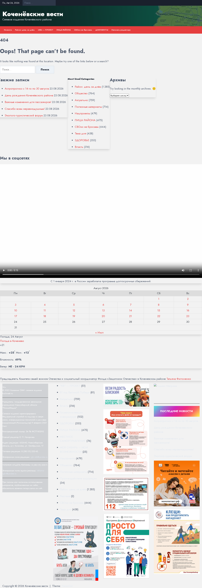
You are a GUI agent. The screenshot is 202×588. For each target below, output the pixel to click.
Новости (8, 30)
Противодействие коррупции (78, 478)
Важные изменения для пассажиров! (28, 102)
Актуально (81, 100)
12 (74, 310)
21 (130, 316)
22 (158, 316)
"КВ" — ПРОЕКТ (70, 386)
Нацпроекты (82, 113)
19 (73, 316)
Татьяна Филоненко (178, 379)
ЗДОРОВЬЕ (82, 140)
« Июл (99, 332)
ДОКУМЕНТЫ (101, 30)
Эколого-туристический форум (24, 115)
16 (188, 310)
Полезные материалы (88, 107)
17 (15, 316)
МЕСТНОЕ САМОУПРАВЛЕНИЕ (73, 439)
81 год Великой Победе (75, 392)
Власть (79, 147)
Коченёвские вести (32, 13)
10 (15, 310)
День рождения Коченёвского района (29, 95)
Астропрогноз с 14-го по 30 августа (27, 89)
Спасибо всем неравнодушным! (25, 109)
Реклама (65, 496)
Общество (81, 93)
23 (187, 316)
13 (103, 310)
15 (158, 310)
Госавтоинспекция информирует (71, 414)
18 (44, 316)
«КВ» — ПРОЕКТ (45, 30)
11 (45, 310)
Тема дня (80, 133)
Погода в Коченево (12, 341)
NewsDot (67, 586)
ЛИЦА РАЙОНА (63, 30)
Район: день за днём (25, 30)
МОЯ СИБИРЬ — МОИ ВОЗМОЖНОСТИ (74, 449)
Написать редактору (121, 30)
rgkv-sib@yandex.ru (39, 457)
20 (103, 316)
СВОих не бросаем (83, 30)
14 (130, 310)
